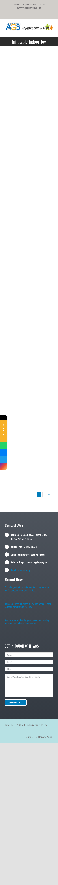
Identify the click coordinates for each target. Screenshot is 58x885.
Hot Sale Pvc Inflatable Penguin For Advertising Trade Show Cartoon (42, 162)
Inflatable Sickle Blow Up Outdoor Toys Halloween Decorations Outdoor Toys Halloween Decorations (41, 188)
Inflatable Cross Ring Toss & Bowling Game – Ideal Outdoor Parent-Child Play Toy (28, 606)
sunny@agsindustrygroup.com (29, 7)
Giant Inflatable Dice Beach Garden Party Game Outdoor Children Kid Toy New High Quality (41, 262)
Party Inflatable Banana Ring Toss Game (42, 390)
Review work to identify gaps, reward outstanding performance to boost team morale (27, 623)
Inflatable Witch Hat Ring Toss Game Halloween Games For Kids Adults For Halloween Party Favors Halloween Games (41, 345)
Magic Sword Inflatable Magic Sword (16, 257)
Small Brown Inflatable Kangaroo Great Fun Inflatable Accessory (41, 120)
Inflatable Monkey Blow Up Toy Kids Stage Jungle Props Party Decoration (41, 235)
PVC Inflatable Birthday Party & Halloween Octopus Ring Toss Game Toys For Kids (16, 308)
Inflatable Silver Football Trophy (16, 181)
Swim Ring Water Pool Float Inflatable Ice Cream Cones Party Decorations (41, 414)
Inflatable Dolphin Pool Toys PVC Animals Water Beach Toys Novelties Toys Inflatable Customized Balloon (16, 418)
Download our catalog (20, 570)
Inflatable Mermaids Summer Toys (41, 369)
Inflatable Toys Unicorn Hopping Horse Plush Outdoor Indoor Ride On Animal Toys (16, 80)
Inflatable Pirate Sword (41, 286)
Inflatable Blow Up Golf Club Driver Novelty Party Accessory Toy (42, 80)
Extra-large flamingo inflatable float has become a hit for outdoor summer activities (27, 590)
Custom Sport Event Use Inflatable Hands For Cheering (16, 217)
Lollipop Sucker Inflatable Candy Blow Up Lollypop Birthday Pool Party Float (41, 214)
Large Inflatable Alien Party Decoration (16, 283)
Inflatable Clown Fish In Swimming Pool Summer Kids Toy (16, 161)
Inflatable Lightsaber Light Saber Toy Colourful (41, 435)
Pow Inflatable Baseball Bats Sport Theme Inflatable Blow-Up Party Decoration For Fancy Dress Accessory (16, 479)
